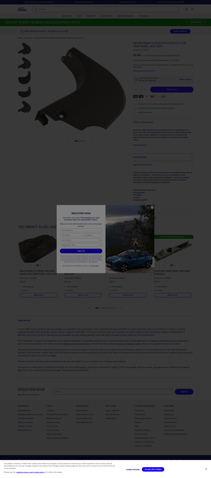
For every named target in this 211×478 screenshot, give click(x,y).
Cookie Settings (133, 469)
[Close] (206, 469)
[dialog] (105, 469)
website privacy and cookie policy (30, 472)
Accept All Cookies (153, 469)
